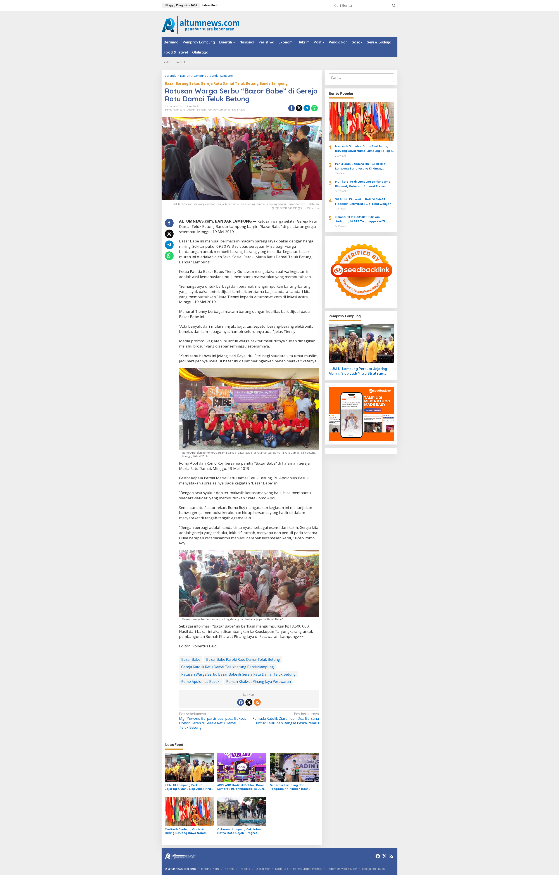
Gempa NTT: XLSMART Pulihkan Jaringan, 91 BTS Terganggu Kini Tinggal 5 (364, 219)
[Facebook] (240, 702)
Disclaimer (263, 868)
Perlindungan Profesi (307, 868)
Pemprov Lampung (218, 109)
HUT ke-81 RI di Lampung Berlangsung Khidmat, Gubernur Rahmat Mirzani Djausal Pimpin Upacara (362, 184)
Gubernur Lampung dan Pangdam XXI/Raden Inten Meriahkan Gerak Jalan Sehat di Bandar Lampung (293, 787)
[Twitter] (248, 702)
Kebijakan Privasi (373, 868)
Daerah (191, 109)
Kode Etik (281, 868)
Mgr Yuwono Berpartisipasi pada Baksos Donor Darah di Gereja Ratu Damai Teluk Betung (212, 721)
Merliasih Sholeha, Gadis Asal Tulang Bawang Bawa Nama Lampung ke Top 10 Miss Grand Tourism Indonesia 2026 (187, 831)
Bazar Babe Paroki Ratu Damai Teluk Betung (243, 659)
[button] (393, 5)
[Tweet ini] (299, 108)
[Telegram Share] (307, 108)
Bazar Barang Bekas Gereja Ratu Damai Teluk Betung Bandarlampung (226, 83)
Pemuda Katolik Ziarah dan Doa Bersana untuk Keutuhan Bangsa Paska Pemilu (285, 718)
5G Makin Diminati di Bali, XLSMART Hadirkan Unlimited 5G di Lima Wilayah (363, 201)
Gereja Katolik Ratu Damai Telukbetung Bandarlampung (227, 666)
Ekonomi (201, 109)
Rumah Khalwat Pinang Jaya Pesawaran (258, 681)
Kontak (230, 868)
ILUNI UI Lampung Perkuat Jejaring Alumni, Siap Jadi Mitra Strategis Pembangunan (188, 787)
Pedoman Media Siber (342, 868)
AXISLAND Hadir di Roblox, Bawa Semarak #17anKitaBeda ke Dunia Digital (241, 787)
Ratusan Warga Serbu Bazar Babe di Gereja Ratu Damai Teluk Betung (238, 674)
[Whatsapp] (314, 108)
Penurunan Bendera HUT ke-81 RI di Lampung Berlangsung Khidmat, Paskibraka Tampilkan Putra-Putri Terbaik (360, 166)
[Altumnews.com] (201, 24)
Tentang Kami (210, 868)
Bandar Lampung (175, 109)
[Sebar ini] (291, 108)
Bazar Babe (190, 659)
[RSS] (257, 702)
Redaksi (245, 868)
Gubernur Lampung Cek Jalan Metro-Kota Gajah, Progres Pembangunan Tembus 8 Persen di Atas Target (240, 831)
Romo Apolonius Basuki (200, 681)
